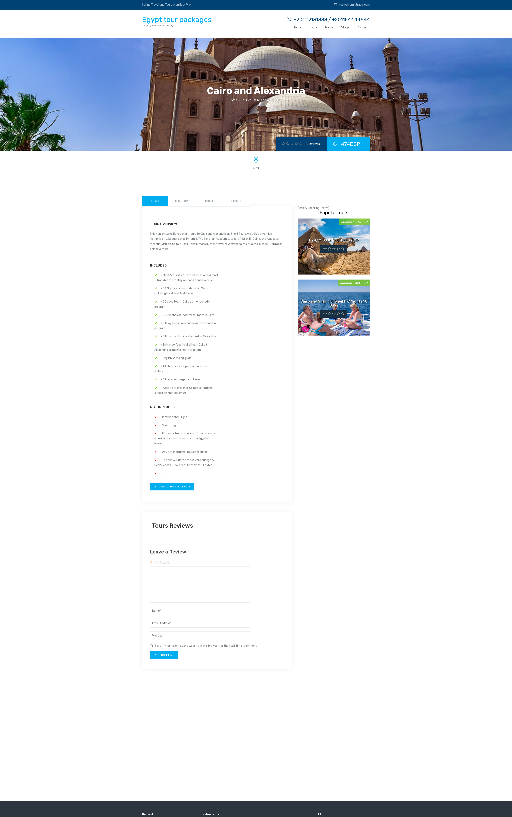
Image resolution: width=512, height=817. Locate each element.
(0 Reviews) (313, 144)
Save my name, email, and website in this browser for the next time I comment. (206, 646)
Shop (345, 27)
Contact (363, 27)
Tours (313, 27)
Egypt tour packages (177, 19)
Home (297, 27)
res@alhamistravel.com (354, 4)
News (329, 27)
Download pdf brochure (174, 486)
